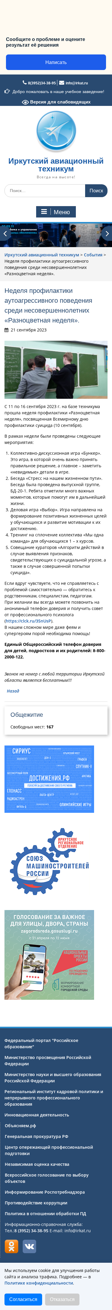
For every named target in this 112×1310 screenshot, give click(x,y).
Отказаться (62, 1299)
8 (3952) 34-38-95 (31, 1230)
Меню (62, 212)
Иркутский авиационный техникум (56, 164)
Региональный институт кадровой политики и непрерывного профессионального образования (53, 1098)
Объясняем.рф (20, 1125)
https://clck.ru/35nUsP (28, 621)
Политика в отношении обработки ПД (45, 1213)
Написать (56, 62)
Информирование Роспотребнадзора (45, 1192)
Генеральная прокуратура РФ (36, 1136)
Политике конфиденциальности (38, 1283)
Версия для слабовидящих (59, 101)
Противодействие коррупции (36, 1203)
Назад (13, 691)
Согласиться (23, 1299)
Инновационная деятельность (36, 1115)
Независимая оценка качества (37, 1164)
